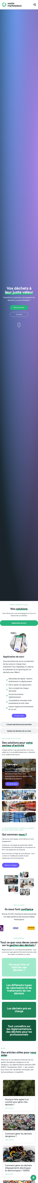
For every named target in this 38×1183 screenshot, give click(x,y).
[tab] (19, 623)
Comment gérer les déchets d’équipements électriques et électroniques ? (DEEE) (18, 1168)
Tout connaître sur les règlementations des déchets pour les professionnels (19, 1030)
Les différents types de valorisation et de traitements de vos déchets (19, 989)
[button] (2, 928)
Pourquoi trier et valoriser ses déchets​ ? (19, 967)
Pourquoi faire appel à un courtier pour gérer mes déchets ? (17, 1102)
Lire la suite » (9, 1108)
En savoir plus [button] (12, 784)
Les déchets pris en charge (19, 1010)
